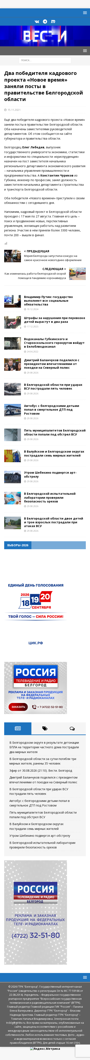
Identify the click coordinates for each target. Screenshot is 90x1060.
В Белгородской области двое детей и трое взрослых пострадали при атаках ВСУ (53, 522)
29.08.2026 (32, 372)
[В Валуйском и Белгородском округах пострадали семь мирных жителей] (12, 456)
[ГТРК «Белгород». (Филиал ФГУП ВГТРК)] (45, 44)
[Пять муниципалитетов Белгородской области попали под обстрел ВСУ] (12, 435)
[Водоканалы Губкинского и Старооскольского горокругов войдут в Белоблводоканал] (12, 343)
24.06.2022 (32, 351)
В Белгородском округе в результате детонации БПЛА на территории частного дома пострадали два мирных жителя (44, 747)
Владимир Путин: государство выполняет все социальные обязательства (48, 300)
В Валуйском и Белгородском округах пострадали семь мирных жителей (54, 453)
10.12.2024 (32, 309)
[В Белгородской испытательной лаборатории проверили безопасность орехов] (12, 498)
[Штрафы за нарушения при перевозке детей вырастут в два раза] (12, 322)
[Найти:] (45, 60)
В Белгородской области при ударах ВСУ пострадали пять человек (53, 386)
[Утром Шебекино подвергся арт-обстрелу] (12, 477)
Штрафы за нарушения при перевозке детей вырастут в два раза (54, 320)
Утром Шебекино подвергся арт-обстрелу (50, 474)
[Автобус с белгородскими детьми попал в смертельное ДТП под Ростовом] (12, 410)
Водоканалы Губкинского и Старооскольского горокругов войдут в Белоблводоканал (54, 342)
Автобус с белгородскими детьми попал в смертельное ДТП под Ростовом (51, 409)
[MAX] (53, 21)
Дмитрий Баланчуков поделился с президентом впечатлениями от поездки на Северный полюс (51, 364)
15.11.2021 (14, 110)
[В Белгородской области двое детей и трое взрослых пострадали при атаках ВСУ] (12, 523)
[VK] (37, 21)
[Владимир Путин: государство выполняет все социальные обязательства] (12, 301)
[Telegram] (45, 21)
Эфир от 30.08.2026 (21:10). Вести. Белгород (40, 770)
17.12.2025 (32, 326)
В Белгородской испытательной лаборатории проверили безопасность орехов (50, 497)
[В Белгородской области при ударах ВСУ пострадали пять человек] (12, 389)
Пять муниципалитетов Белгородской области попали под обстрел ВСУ (55, 432)
